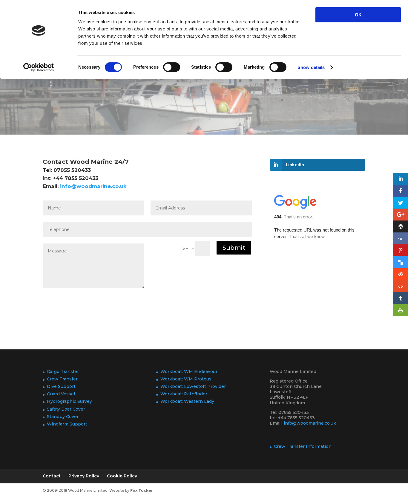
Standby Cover (63, 416)
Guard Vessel (61, 394)
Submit (234, 247)
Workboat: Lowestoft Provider (193, 386)
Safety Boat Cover (66, 409)
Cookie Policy (122, 476)
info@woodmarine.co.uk (93, 186)
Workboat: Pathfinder (183, 394)
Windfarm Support (67, 424)
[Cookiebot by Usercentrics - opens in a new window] (39, 67)
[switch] (171, 67)
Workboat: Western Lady (187, 401)
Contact (52, 476)
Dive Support (61, 386)
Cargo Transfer (63, 371)
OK (358, 14)
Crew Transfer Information (303, 446)
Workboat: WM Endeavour (188, 371)
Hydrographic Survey (69, 401)
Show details (311, 67)
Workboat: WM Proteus (185, 379)
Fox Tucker (141, 490)
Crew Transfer (62, 379)
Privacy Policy (83, 476)
